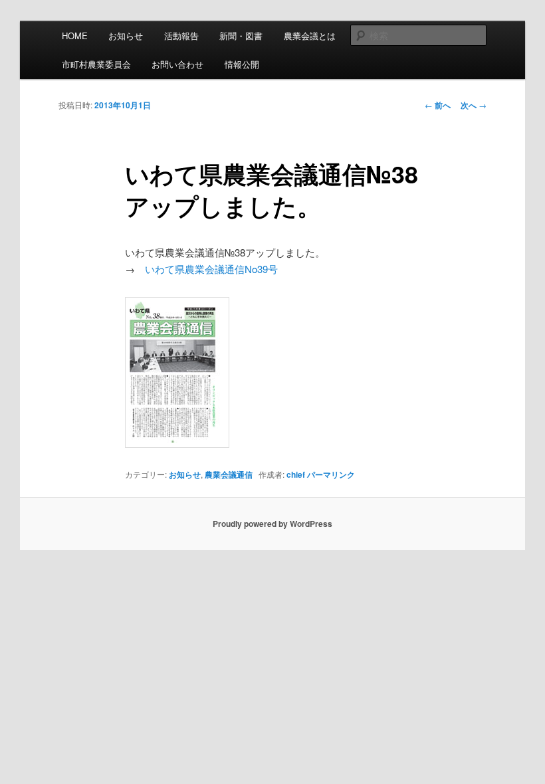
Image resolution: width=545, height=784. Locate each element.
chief (295, 474)
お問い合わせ (177, 64)
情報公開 (242, 64)
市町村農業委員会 (96, 64)
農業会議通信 (229, 474)
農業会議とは (310, 35)
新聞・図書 (241, 35)
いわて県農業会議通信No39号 (211, 269)
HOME (75, 35)
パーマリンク (331, 474)
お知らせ (125, 35)
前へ (438, 105)
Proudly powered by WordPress (272, 524)
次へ (474, 105)
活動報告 (181, 35)
